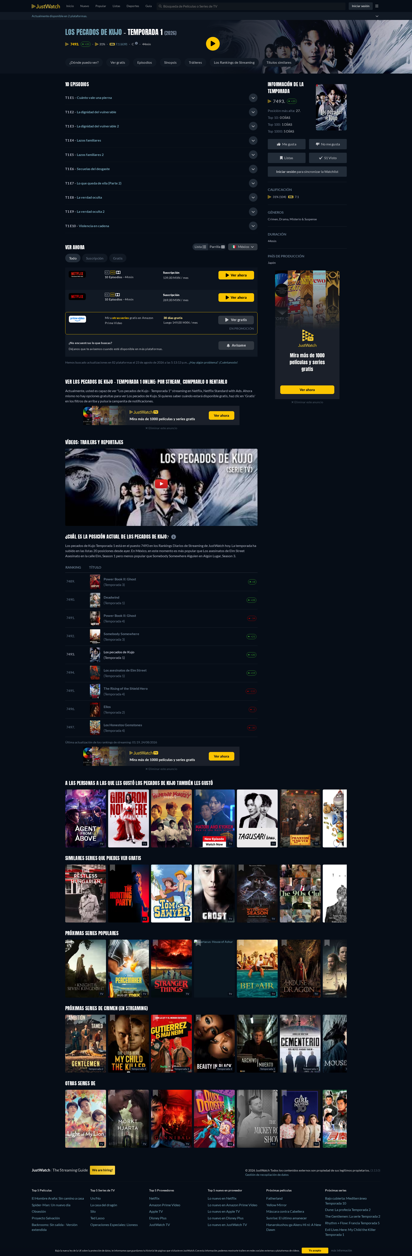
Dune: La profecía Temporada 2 (348, 1210)
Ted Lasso (97, 1218)
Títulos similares (279, 62)
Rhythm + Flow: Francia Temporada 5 (352, 1223)
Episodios (144, 62)
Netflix (154, 1198)
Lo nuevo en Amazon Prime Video (232, 1205)
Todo (73, 258)
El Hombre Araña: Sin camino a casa (58, 1198)
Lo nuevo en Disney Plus (226, 1218)
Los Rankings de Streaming (234, 62)
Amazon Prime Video (164, 1205)
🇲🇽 (240, 247)
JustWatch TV (159, 1225)
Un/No (95, 1198)
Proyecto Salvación (46, 1218)
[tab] (161, 98)
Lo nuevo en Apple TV (224, 1211)
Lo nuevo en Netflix (222, 1198)
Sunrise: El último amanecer (286, 1218)
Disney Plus (158, 1218)
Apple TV (156, 1211)
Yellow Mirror (276, 1205)
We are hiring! (102, 1170)
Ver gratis (118, 62)
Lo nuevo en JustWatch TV (227, 1225)
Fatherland (274, 1198)
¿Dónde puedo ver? (84, 62)
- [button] (88, 97)
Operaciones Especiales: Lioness (114, 1225)
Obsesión (39, 1211)
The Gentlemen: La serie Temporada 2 (352, 1216)
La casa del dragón (103, 1205)
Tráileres (195, 62)
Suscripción (95, 258)
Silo (93, 1211)
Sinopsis (170, 62)
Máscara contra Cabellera (285, 1211)
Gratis (118, 258)
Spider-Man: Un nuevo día (51, 1205)
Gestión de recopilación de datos (267, 1174)
